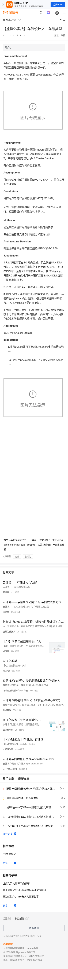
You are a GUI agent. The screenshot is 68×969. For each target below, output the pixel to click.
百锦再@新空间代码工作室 (15, 690)
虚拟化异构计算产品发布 (16, 883)
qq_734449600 (10, 768)
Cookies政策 (32, 948)
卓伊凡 (6, 651)
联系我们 (34, 928)
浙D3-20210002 (34, 959)
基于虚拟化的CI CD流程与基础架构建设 (24, 890)
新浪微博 (20, 918)
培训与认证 (36, 935)
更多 (5, 863)
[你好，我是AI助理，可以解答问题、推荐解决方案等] (48, 12)
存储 (17, 556)
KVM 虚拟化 (9, 854)
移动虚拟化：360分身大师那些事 (21, 896)
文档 (5, 935)
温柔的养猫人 (9, 631)
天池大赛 (25, 935)
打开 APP (57, 4)
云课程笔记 (8, 729)
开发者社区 (14, 935)
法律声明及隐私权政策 (13, 948)
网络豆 (6, 592)
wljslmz (6, 670)
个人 (62, 20)
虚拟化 (28, 556)
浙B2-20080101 (36, 955)
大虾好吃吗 (8, 749)
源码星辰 (7, 710)
